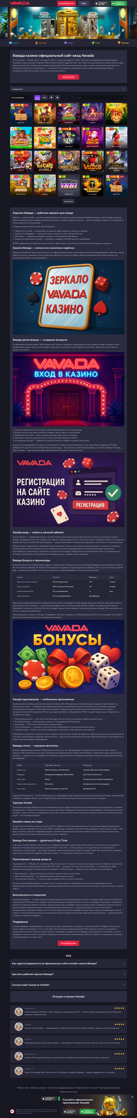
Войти (84, 3)
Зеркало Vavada (68, 77)
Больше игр (68, 201)
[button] (2, 23)
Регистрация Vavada (68, 943)
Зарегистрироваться (66, 3)
